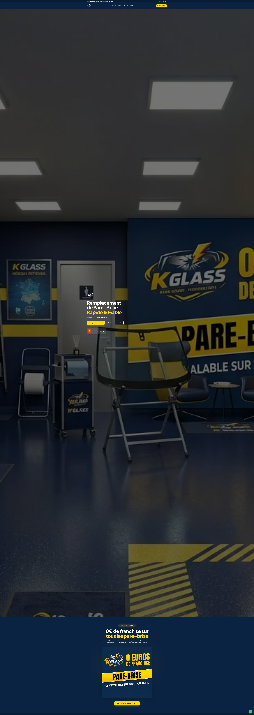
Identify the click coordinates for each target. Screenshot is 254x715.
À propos (126, 5)
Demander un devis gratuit (126, 703)
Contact (132, 5)
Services (120, 5)
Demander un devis (115, 323)
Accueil (114, 5)
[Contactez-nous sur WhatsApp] (250, 711)
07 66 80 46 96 (164, 1)
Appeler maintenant (97, 323)
